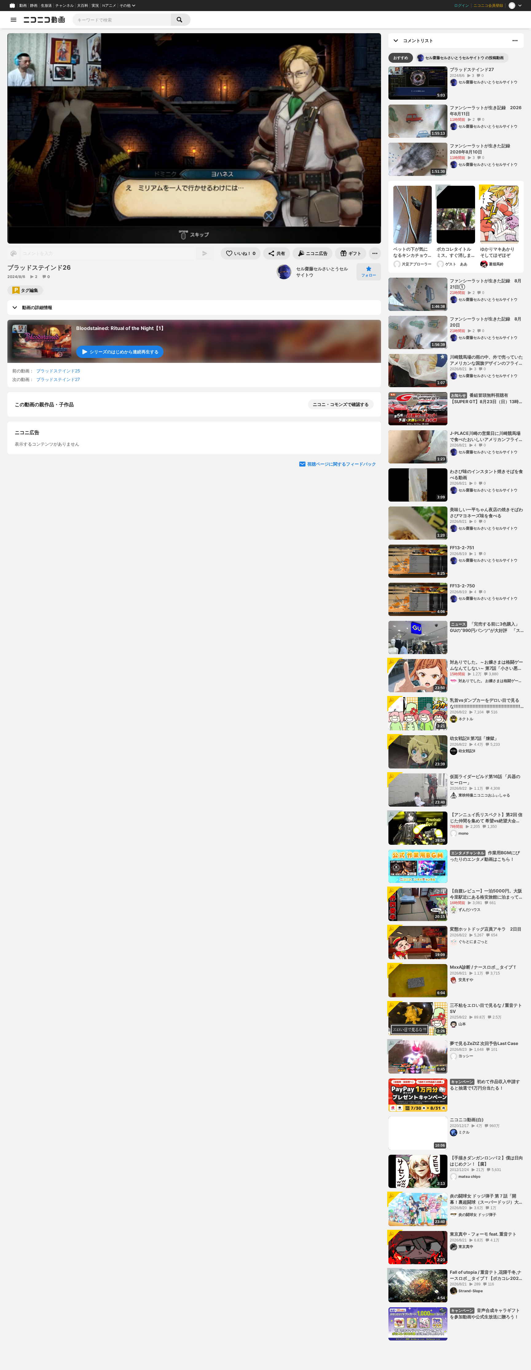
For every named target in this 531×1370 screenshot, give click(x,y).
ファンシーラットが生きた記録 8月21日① (485, 283)
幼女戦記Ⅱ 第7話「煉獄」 (474, 738)
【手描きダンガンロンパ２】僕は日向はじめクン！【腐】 (486, 1160)
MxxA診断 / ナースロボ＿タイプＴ (483, 967)
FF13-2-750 (462, 585)
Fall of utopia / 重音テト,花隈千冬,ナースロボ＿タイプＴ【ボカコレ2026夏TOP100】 (485, 1275)
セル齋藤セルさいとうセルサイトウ (322, 271)
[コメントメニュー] (515, 40)
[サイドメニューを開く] (13, 20)
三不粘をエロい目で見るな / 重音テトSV (486, 1008)
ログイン (461, 5)
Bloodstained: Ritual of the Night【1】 (121, 328)
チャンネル (64, 5)
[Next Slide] (369, 525)
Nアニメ (109, 5)
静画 (33, 5)
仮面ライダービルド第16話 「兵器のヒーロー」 (485, 779)
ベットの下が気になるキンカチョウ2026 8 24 (410, 252)
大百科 (82, 5)
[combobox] (122, 20)
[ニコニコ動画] (44, 20)
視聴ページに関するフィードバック (341, 583)
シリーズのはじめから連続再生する (124, 351)
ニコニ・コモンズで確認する (341, 404)
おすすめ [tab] (400, 57)
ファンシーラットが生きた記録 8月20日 (485, 322)
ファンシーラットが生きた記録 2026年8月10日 (482, 148)
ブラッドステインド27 (58, 379)
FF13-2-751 (462, 547)
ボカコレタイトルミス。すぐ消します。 (454, 252)
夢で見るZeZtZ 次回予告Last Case (484, 1043)
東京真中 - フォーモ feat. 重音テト (483, 1234)
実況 (95, 5)
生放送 (46, 5)
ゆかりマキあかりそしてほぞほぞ (497, 252)
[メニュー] (375, 253)
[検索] (181, 20)
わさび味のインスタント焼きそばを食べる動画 (486, 474)
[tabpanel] (456, 703)
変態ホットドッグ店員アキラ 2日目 (485, 928)
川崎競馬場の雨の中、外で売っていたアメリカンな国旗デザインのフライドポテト (486, 360)
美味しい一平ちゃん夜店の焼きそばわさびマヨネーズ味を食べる (486, 512)
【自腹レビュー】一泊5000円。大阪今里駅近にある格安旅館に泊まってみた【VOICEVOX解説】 (486, 894)
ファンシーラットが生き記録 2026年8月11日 (485, 110)
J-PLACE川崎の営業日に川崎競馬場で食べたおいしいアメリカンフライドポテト (486, 436)
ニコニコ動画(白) (467, 1119)
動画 (23, 5)
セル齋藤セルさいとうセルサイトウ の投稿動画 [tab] (464, 57)
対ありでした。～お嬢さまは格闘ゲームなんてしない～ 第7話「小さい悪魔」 (486, 665)
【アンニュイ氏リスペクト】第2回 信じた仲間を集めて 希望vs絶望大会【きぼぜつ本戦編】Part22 (486, 818)
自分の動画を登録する (49, 468)
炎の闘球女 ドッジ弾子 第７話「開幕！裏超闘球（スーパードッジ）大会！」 (484, 1199)
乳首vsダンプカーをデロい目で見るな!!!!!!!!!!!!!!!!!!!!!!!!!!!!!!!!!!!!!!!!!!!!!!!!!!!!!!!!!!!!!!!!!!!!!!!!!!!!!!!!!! (486, 703)
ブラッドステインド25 (58, 370)
